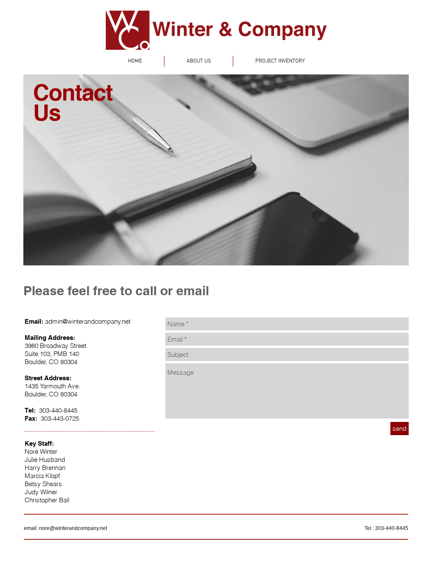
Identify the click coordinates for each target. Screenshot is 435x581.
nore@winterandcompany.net (73, 528)
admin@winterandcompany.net (87, 321)
